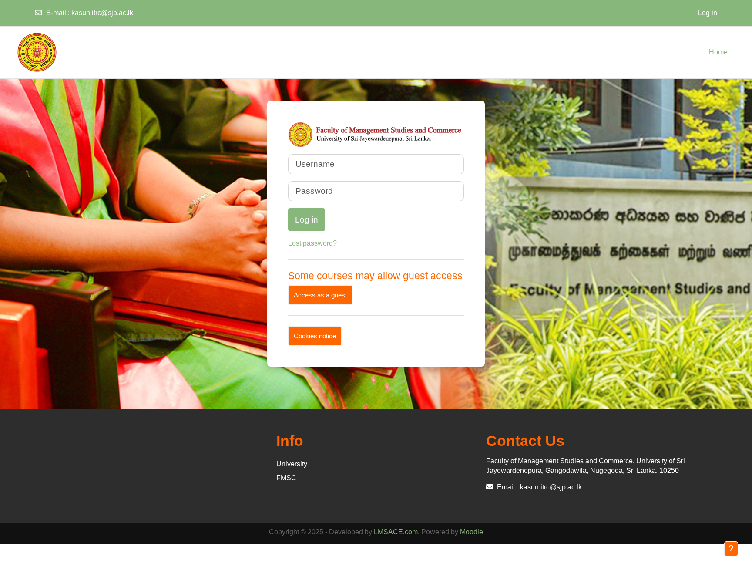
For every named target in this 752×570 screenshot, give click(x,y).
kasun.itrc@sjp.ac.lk (102, 13)
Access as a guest (320, 295)
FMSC (286, 478)
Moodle (471, 532)
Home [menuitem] (718, 52)
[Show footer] (731, 548)
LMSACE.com (396, 532)
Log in (707, 13)
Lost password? (312, 243)
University (291, 464)
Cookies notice (315, 336)
